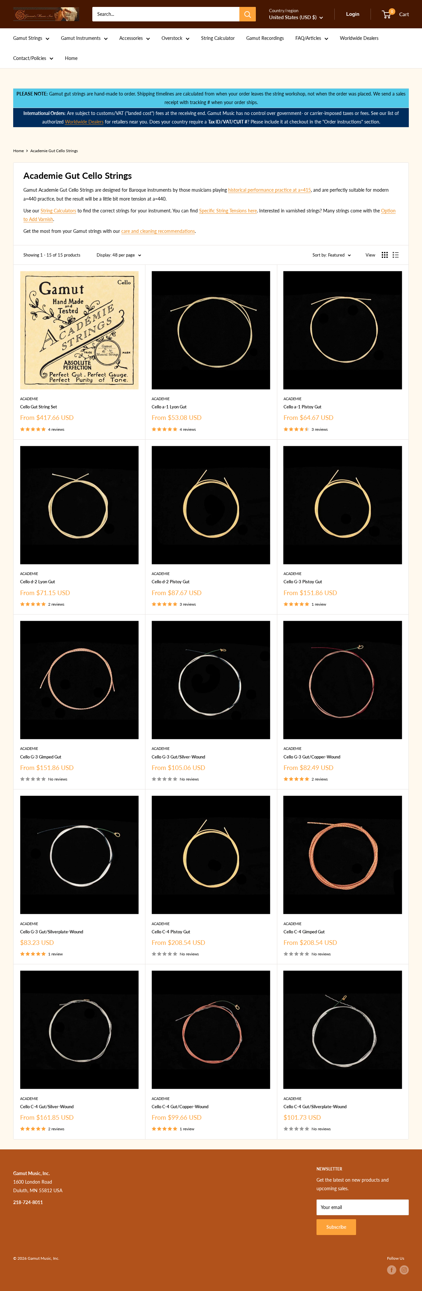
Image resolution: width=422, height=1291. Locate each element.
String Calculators (58, 210)
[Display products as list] (396, 255)
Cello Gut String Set (38, 406)
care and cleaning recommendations (158, 231)
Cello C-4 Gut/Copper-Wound (180, 1106)
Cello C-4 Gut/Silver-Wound (47, 1106)
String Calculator (218, 38)
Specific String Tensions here (228, 210)
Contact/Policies (29, 58)
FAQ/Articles (308, 38)
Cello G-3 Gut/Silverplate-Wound (51, 931)
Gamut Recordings (265, 38)
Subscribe (336, 1227)
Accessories (131, 38)
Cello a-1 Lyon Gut (169, 406)
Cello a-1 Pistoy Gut (302, 406)
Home (71, 58)
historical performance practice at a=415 (269, 190)
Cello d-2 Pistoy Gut (171, 581)
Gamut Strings (27, 38)
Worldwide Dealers (359, 38)
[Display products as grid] (385, 255)
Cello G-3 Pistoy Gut (303, 581)
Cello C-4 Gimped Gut (304, 931)
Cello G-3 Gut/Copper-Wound (312, 756)
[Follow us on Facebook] (391, 1270)
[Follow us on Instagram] (404, 1270)
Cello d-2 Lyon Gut (37, 581)
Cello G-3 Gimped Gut (40, 756)
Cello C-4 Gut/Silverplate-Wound (315, 1106)
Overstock (172, 38)
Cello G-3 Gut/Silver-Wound (178, 756)
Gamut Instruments (81, 38)
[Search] (247, 14)
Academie (29, 399)
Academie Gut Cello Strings (54, 150)
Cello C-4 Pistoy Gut (171, 931)
